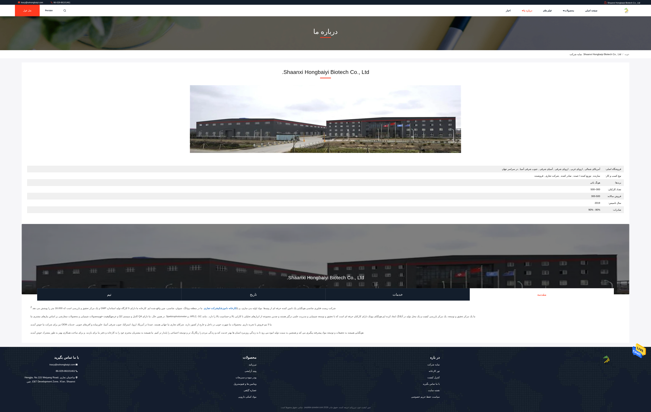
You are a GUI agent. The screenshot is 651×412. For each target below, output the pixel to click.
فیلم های (547, 10)
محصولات (569, 10)
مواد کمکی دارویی (247, 396)
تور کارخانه (434, 371)
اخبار (508, 10)
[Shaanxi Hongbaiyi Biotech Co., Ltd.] (629, 10)
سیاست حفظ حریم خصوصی (425, 396)
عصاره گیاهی (250, 390)
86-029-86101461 (61, 2)
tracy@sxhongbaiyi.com (32, 2)
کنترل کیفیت (433, 377)
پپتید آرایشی (251, 371)
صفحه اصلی (591, 10)
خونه (627, 54)
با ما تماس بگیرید (431, 383)
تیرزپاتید (253, 364)
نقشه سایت (434, 390)
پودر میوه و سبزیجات (246, 377)
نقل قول (27, 10)
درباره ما (527, 10)
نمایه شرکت (433, 364)
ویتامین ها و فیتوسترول (245, 383)
